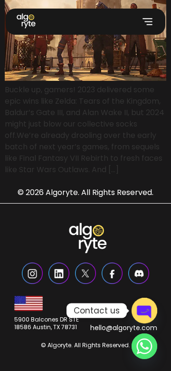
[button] (147, 21)
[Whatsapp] (144, 346)
